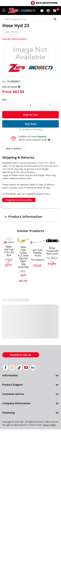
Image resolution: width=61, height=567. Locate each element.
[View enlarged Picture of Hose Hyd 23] (30, 58)
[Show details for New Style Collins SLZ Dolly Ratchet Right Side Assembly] (23, 240)
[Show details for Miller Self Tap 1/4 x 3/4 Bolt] (8, 240)
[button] (48, 10)
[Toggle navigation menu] (4, 10)
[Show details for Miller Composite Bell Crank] (52, 240)
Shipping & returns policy (19, 200)
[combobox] (30, 19)
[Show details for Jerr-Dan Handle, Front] (38, 241)
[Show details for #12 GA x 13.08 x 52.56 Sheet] (38, 308)
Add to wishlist (13, 148)
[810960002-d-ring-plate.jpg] (23, 308)
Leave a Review (11, 32)
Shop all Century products (14, 38)
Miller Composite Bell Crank (52, 251)
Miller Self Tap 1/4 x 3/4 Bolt (9, 251)
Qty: (4, 99)
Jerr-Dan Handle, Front (37, 253)
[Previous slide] (7, 262)
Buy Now (30, 124)
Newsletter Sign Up (20, 358)
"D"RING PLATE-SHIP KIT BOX (23, 320)
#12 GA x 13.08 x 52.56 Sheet (38, 320)
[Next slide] (53, 262)
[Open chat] (42, 10)
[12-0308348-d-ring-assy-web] (8, 308)
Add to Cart (30, 114)
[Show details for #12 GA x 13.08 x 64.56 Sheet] (52, 308)
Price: (7, 91)
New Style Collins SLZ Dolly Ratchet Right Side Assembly (23, 257)
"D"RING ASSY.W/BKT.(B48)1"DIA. (9, 319)
